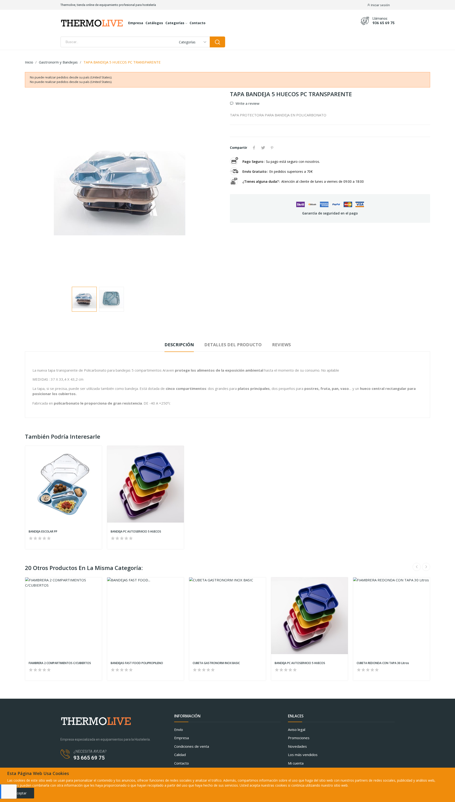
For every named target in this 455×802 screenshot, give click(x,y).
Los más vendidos (303, 754)
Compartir (254, 147)
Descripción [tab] (179, 344)
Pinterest (272, 147)
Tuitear (263, 147)
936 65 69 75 (384, 23)
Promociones (298, 737)
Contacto (181, 763)
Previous (36, 186)
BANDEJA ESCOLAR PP (43, 531)
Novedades (297, 746)
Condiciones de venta (191, 746)
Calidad (180, 754)
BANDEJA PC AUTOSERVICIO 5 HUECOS (136, 531)
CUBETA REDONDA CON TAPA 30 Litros (383, 663)
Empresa (181, 737)
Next (214, 186)
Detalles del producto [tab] (233, 344)
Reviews (281, 344)
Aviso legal (296, 729)
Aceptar (21, 793)
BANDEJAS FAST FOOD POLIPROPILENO (137, 663)
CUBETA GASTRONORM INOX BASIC (216, 663)
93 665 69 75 (89, 758)
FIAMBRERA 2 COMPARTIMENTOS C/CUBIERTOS (60, 663)
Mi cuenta (296, 763)
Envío (178, 729)
